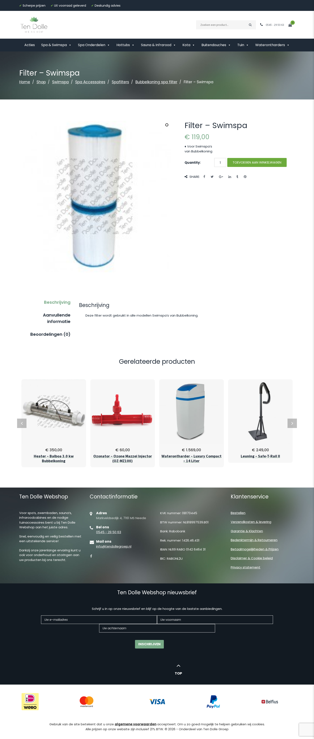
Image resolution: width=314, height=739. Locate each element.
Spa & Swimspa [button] (54, 44)
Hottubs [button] (123, 44)
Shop (41, 82)
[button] (166, 124)
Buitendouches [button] (213, 44)
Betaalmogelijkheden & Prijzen (255, 549)
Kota (186, 44)
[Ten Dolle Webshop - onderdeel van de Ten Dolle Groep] (34, 24)
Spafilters (120, 82)
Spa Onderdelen (91, 44)
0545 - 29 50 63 (108, 532)
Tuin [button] (240, 44)
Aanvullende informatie (56, 318)
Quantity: (193, 162)
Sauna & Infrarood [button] (156, 44)
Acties (29, 44)
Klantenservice (250, 496)
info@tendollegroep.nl (113, 546)
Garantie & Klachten (247, 531)
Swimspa (60, 82)
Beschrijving (57, 302)
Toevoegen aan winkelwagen (257, 162)
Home (24, 82)
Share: (194, 176)
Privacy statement (245, 567)
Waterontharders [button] (270, 44)
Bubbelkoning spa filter (156, 82)
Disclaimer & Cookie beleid (252, 558)
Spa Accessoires (90, 82)
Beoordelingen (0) (50, 334)
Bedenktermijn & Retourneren (254, 540)
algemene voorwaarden (135, 724)
